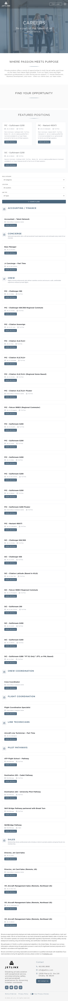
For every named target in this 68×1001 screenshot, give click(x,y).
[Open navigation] (65, 4)
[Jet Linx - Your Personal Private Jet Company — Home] (11, 965)
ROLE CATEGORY (6, 176)
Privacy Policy (23, 994)
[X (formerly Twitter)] (6, 987)
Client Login (56, 4)
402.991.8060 (44, 966)
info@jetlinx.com (46, 970)
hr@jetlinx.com (47, 954)
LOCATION (5, 184)
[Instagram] (20, 987)
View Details (10, 142)
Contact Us (44, 981)
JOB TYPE (4, 192)
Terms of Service (10, 994)
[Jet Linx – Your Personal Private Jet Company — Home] (6, 4)
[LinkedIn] (16, 987)
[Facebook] (11, 987)
